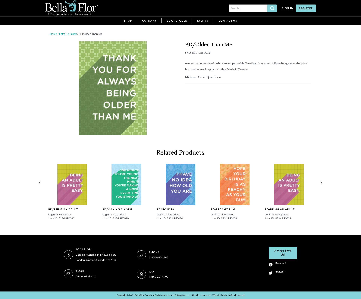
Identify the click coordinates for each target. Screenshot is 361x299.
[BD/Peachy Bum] (234, 184)
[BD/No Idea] (180, 184)
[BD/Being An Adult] (72, 184)
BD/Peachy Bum (223, 209)
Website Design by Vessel (228, 295)
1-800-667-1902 (158, 257)
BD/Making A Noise (117, 209)
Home (53, 33)
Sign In (288, 8)
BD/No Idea (165, 209)
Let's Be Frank (68, 33)
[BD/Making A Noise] (126, 184)
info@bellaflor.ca (85, 276)
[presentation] (39, 183)
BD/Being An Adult (63, 209)
